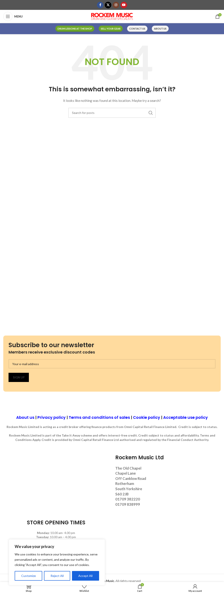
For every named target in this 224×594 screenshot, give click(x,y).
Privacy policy (51, 417)
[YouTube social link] (124, 5)
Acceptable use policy (185, 417)
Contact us (137, 28)
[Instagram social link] (116, 5)
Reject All (57, 576)
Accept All (85, 576)
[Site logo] (112, 16)
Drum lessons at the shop (75, 28)
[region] (57, 562)
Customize (28, 576)
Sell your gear (111, 28)
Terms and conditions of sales (99, 417)
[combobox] (112, 113)
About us (160, 28)
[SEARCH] (151, 113)
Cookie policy (146, 417)
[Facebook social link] (100, 5)
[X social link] (108, 5)
